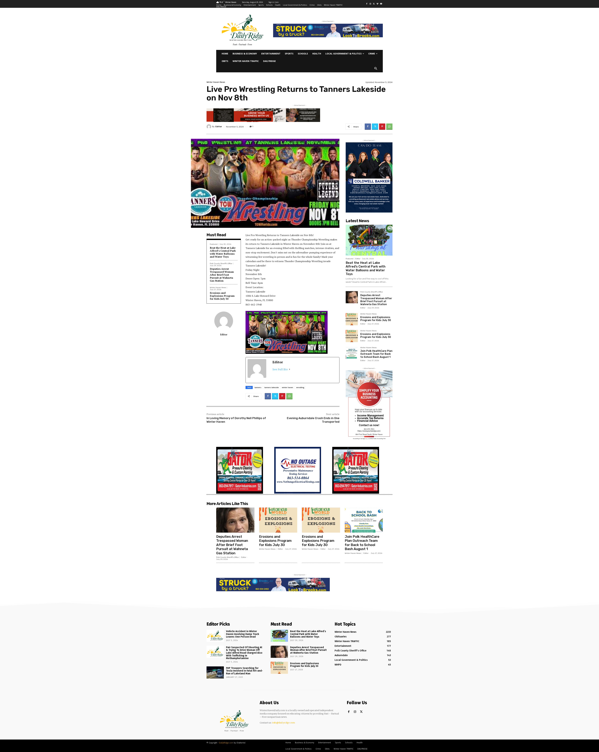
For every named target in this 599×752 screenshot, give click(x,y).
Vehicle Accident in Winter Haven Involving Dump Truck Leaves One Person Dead (242, 634)
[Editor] (209, 126)
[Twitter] (374, 4)
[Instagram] (370, 4)
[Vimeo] (377, 4)
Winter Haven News (216, 82)
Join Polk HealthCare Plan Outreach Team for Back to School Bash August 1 (376, 353)
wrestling (300, 387)
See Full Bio (280, 369)
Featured (213, 244)
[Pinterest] (382, 126)
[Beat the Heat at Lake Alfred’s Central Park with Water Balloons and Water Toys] (369, 240)
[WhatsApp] (389, 126)
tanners (258, 387)
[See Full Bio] (289, 369)
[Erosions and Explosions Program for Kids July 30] (352, 319)
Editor (218, 127)
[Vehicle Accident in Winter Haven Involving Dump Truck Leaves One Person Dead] (215, 636)
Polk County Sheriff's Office (221, 263)
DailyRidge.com (226, 743)
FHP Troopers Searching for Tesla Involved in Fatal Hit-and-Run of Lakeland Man (244, 671)
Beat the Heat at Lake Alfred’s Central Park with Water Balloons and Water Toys (223, 252)
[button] (376, 68)
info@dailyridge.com (283, 722)
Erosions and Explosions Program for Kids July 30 (222, 295)
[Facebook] (367, 4)
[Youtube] (381, 4)
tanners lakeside (271, 387)
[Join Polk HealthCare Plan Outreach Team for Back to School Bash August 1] (352, 353)
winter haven (287, 387)
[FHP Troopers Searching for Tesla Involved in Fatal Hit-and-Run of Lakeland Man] (215, 672)
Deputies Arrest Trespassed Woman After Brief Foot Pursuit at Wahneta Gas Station (222, 275)
